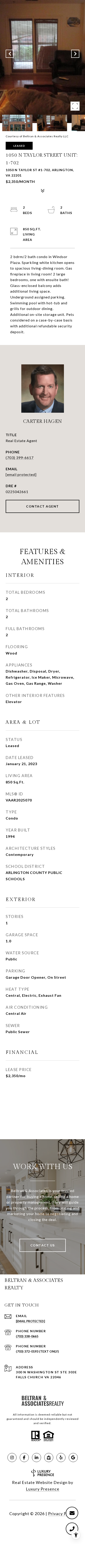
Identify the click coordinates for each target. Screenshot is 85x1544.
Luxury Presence (42, 1488)
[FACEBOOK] (24, 1457)
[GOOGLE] (73, 1457)
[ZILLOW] (48, 1457)
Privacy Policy (62, 1513)
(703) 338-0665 (27, 1336)
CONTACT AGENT (42, 506)
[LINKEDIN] (36, 1457)
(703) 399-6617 (20, 457)
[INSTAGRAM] (12, 1457)
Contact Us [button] (42, 1245)
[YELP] (61, 1457)
